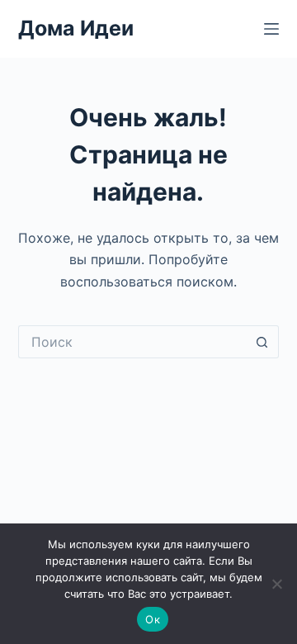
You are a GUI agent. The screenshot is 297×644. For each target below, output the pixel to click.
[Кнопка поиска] (262, 341)
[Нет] (276, 583)
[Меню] (271, 28)
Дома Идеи (76, 28)
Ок (152, 619)
